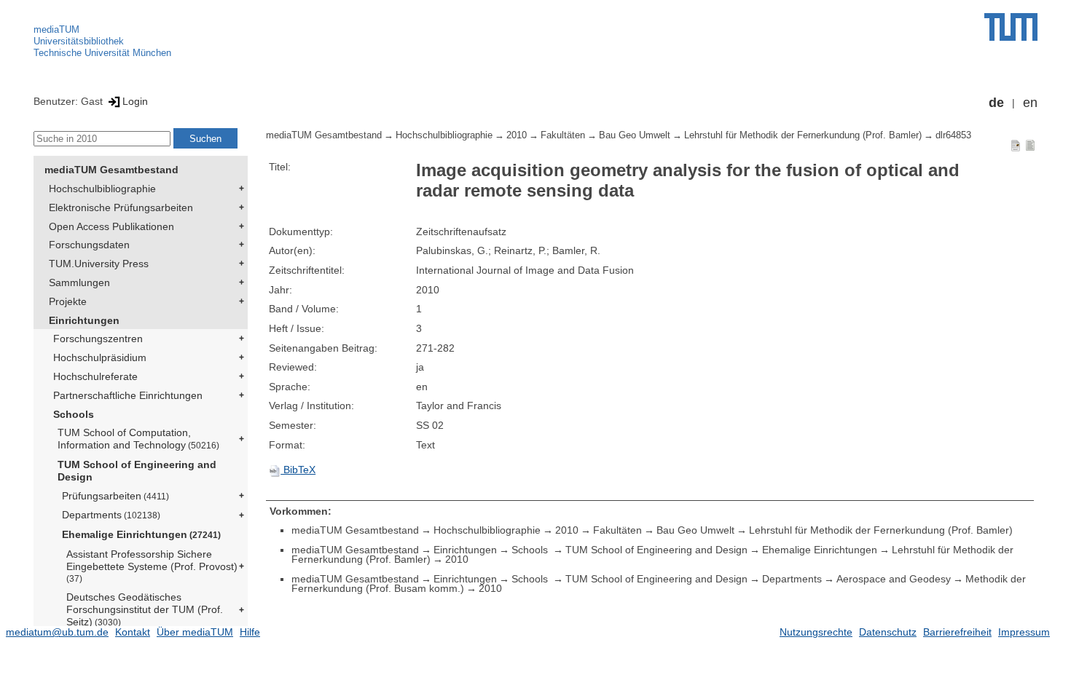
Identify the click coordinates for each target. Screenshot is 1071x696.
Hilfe (250, 632)
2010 (516, 135)
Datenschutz (888, 632)
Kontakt (132, 632)
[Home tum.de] (1010, 27)
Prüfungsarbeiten (115, 496)
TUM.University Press (99, 263)
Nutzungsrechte (816, 632)
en (1030, 102)
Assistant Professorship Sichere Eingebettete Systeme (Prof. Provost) (152, 565)
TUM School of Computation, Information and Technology (138, 439)
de (996, 102)
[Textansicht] (1030, 144)
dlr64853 (953, 135)
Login (135, 101)
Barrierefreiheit (957, 632)
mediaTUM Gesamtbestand (111, 169)
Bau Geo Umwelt (634, 135)
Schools (73, 414)
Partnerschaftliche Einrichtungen (128, 395)
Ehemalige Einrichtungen (141, 534)
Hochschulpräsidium (99, 357)
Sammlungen (79, 282)
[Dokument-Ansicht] (1015, 144)
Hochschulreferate (95, 376)
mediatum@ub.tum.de (57, 632)
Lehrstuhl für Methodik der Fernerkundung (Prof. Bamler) (803, 135)
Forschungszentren (98, 338)
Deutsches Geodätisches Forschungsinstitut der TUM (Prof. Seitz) (144, 609)
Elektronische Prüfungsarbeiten (121, 207)
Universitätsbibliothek (79, 41)
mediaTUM (56, 29)
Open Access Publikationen (111, 226)
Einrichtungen (84, 320)
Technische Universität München (102, 52)
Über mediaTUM (195, 632)
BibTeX (297, 469)
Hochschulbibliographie (102, 188)
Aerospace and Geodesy (893, 579)
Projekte (68, 301)
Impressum (1024, 632)
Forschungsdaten (89, 244)
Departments (111, 515)
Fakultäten (563, 135)
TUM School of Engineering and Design (137, 471)
